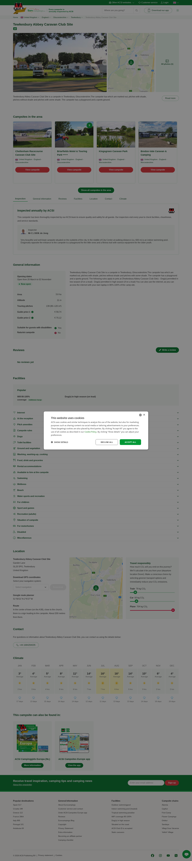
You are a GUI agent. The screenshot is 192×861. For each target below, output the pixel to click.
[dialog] (96, 430)
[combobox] (140, 415)
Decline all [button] (107, 442)
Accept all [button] (130, 442)
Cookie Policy (91, 431)
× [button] (144, 415)
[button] (59, 442)
